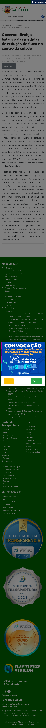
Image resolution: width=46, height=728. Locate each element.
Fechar (9, 381)
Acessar (36, 381)
